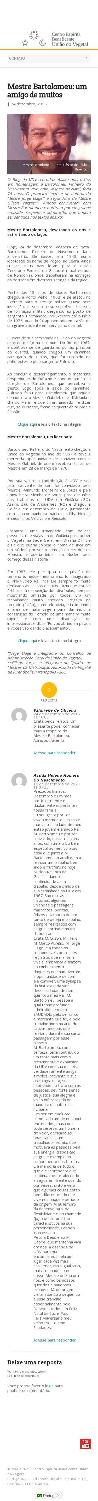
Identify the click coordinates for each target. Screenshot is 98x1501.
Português (51, 1495)
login (49, 1385)
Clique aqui (27, 424)
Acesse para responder (54, 752)
